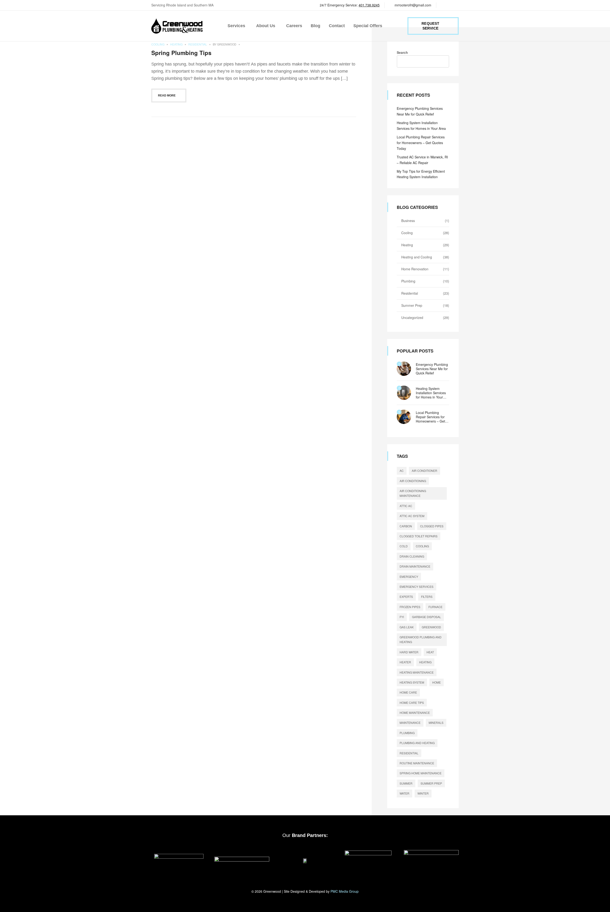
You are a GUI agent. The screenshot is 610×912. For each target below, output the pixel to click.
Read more (167, 95)
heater (405, 662)
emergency (409, 576)
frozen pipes (410, 607)
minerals (436, 723)
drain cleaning (412, 556)
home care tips (412, 702)
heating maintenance (417, 672)
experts (406, 597)
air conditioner (424, 471)
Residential (197, 44)
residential (409, 753)
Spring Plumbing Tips (181, 53)
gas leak (407, 627)
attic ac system (412, 516)
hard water (409, 652)
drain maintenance (415, 566)
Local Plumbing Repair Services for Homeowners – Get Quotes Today (421, 143)
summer (406, 783)
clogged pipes (431, 526)
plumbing (407, 733)
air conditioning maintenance (413, 493)
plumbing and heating (417, 743)
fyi (402, 617)
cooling (422, 546)
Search (402, 52)
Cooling (157, 44)
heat (430, 652)
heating (425, 662)
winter (423, 793)
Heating (176, 44)
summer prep (431, 783)
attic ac (406, 506)
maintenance (410, 723)
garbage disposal (426, 617)
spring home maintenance (421, 773)
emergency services (416, 586)
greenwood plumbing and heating (421, 639)
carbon (406, 526)
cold (404, 546)
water (404, 793)
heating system (412, 682)
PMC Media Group (344, 891)
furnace (435, 607)
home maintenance (415, 712)
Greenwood (226, 44)
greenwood (431, 627)
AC (402, 471)
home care (408, 692)
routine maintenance (417, 763)
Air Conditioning (413, 481)
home (436, 682)
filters (426, 597)
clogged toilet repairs (418, 536)
